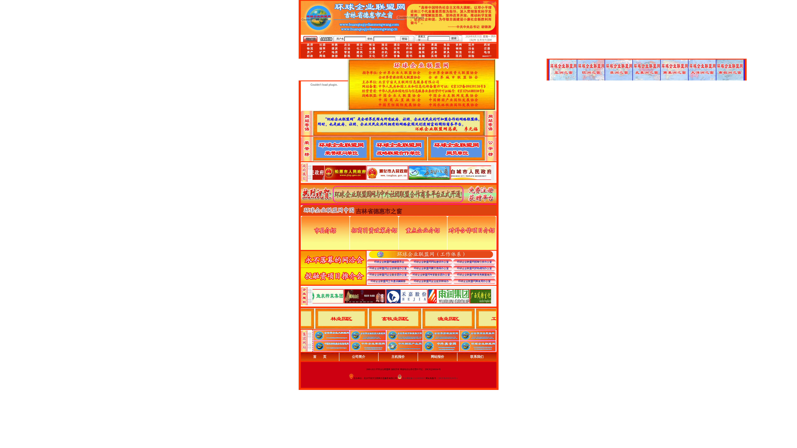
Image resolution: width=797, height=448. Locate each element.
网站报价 (437, 356)
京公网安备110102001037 (413, 378)
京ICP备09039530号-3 (448, 378)
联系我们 (477, 356)
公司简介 (358, 356)
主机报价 (398, 356)
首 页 (319, 356)
